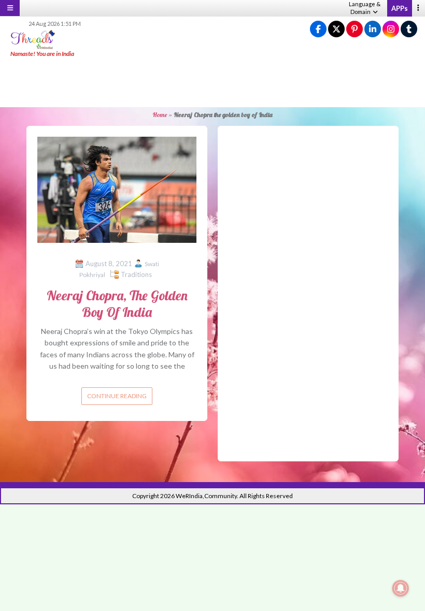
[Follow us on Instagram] (390, 29)
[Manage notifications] (400, 588)
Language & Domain (364, 8)
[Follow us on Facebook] (318, 29)
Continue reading (117, 396)
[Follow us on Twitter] (336, 29)
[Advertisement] (212, 82)
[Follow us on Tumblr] (409, 29)
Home (159, 115)
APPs (399, 8)
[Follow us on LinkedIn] (372, 29)
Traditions (136, 274)
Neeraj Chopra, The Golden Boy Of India (117, 303)
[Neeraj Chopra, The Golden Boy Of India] (116, 188)
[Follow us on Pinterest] (354, 29)
